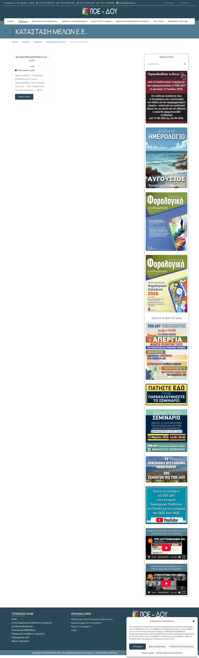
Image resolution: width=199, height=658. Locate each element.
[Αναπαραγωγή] (149, 557)
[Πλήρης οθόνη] (183, 557)
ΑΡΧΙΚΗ (15, 42)
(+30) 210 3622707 (47, 3)
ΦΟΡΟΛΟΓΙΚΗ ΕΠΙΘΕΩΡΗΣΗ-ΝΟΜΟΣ (132, 21)
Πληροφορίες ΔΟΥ (20, 637)
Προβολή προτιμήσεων (181, 646)
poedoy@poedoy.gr (127, 3)
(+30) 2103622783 (87, 3)
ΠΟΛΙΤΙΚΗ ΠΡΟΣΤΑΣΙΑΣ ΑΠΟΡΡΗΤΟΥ (169, 653)
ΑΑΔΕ (14, 619)
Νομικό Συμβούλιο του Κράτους (86, 622)
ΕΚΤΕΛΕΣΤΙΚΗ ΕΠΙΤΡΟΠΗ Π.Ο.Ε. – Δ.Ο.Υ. (32, 59)
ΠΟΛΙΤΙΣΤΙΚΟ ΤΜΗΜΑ (101, 21)
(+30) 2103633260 (67, 3)
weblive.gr (112, 653)
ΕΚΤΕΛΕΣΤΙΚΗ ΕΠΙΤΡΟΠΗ (56, 42)
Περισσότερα (24, 96)
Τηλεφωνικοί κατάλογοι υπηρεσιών (28, 634)
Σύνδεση (185, 2)
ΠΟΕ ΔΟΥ (26, 42)
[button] (193, 621)
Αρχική (10, 21)
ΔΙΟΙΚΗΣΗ (38, 42)
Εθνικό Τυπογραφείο (81, 626)
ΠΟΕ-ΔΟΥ (23, 21)
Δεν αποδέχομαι (157, 646)
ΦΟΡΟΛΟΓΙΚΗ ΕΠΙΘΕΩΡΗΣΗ (44, 21)
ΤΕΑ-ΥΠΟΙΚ (158, 21)
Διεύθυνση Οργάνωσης (22, 626)
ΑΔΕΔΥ (74, 630)
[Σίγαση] (179, 557)
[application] (166, 548)
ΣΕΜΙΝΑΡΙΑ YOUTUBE (177, 21)
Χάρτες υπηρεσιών (20, 641)
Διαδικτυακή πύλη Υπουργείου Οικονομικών (92, 619)
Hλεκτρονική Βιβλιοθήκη (23, 630)
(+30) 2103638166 (107, 3)
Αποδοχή (137, 646)
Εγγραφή (169, 2)
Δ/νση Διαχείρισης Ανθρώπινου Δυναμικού (32, 623)
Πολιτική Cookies (148, 653)
